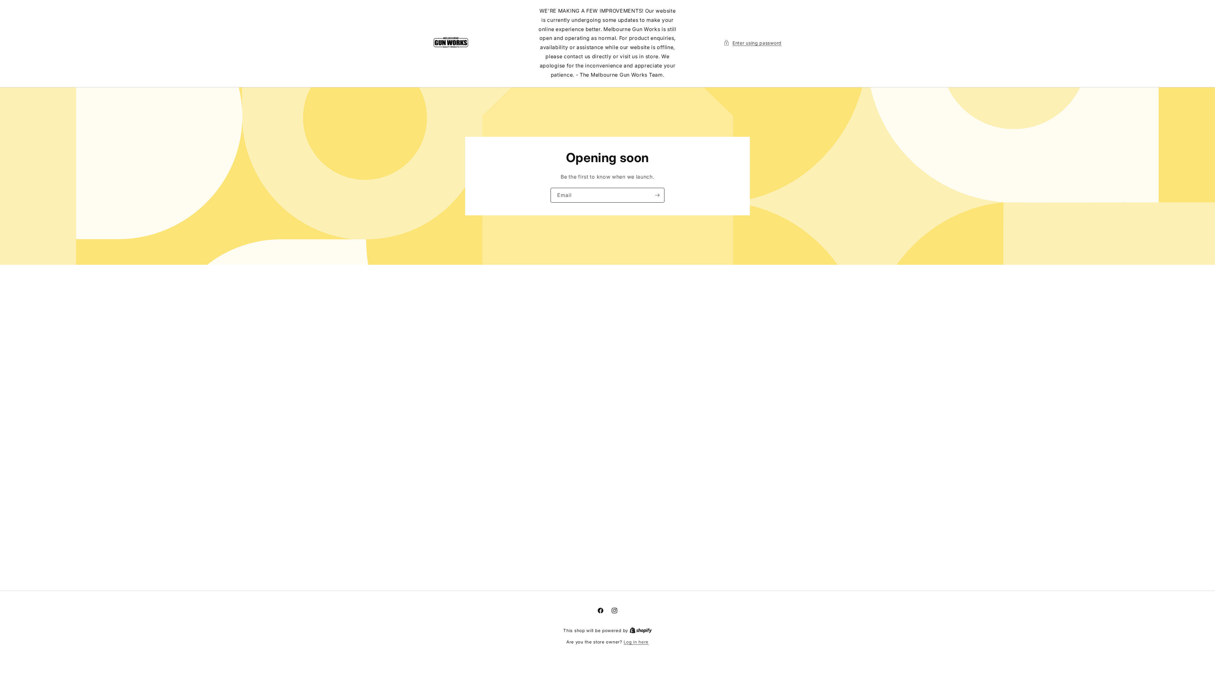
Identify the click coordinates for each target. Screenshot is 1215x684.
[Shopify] (641, 630)
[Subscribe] (657, 195)
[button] (753, 43)
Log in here (636, 641)
